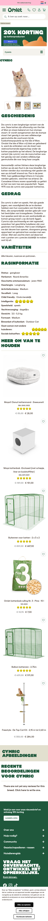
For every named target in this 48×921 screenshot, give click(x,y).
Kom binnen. (10, 877)
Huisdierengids (12, 853)
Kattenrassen (5, 23)
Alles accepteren (24, 905)
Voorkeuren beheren (24, 917)
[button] (24, 853)
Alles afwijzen (24, 911)
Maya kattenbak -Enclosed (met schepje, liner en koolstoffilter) (24, 471)
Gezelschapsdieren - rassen (19, 847)
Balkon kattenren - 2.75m (24, 667)
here (23, 790)
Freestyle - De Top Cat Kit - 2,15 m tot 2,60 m (24, 730)
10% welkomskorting (24, 2)
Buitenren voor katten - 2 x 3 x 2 (24, 537)
